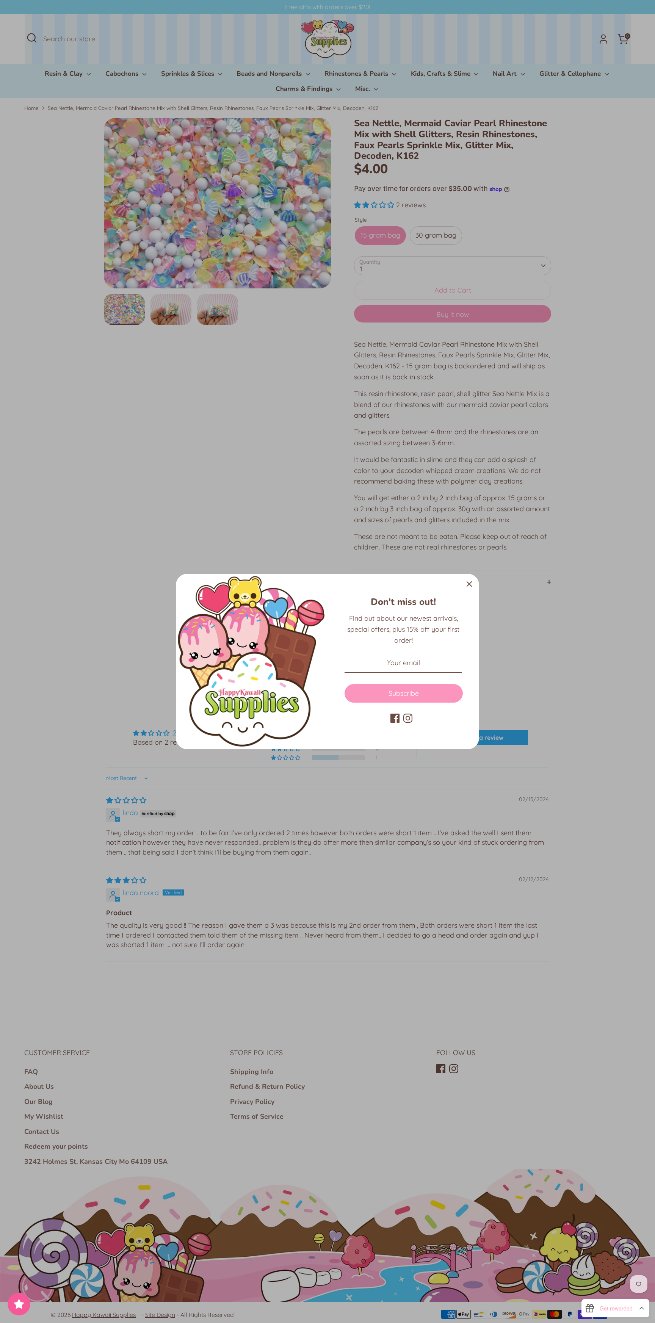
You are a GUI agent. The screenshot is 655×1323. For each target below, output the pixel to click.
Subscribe (404, 693)
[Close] (469, 583)
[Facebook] (395, 718)
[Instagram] (407, 718)
